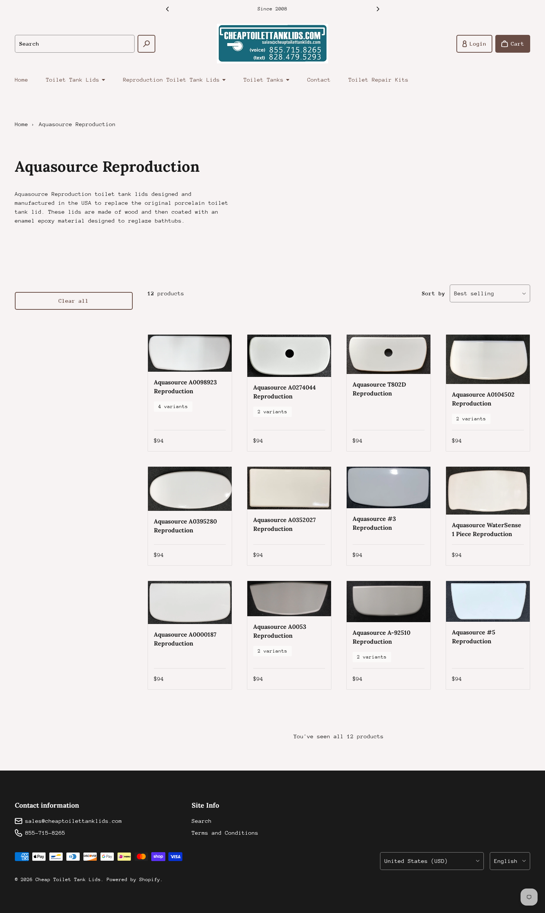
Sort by (433, 293)
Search (202, 821)
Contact (319, 79)
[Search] (146, 44)
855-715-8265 (45, 833)
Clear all (74, 301)
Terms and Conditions (225, 833)
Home (21, 79)
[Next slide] (378, 9)
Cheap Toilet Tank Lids (68, 879)
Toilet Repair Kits (379, 79)
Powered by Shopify (133, 879)
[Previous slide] (167, 9)
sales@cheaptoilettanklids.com (73, 821)
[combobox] (75, 44)
